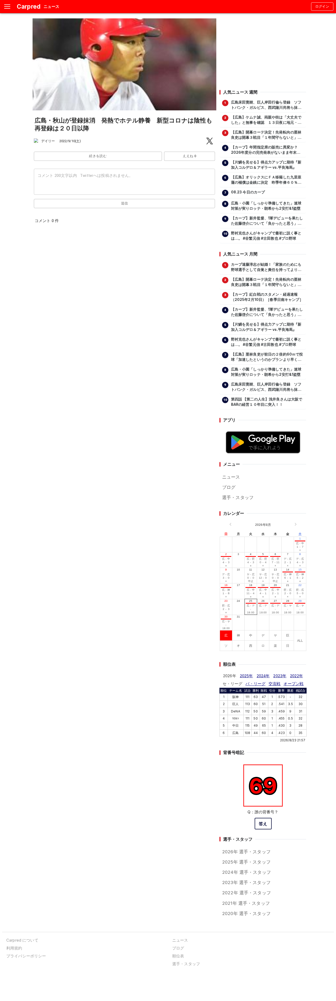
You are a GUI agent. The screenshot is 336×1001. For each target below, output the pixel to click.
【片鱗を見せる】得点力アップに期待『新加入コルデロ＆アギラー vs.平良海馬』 (266, 165)
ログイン (322, 6)
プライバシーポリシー (26, 955)
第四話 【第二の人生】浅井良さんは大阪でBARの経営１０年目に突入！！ (266, 402)
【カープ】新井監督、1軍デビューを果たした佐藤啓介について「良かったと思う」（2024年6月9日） (267, 221)
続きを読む (98, 156)
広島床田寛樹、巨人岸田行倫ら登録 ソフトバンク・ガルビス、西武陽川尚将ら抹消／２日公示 (266, 105)
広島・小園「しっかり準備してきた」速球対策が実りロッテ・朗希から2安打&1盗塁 (266, 206)
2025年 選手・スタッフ (246, 862)
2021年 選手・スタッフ (246, 903)
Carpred (28, 6)
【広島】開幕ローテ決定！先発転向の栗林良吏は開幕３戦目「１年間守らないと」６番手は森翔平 (266, 135)
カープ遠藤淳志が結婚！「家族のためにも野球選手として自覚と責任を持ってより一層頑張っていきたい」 (266, 267)
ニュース (231, 477)
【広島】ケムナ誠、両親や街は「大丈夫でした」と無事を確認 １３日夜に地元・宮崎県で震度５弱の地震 (266, 120)
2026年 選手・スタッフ (246, 851)
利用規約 (14, 948)
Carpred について (22, 940)
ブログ (228, 487)
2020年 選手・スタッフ (246, 913)
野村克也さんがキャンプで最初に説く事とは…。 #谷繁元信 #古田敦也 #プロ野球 (266, 235)
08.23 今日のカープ (248, 192)
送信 (124, 203)
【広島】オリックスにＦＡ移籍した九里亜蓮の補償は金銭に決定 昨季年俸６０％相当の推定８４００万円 (266, 180)
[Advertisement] (262, 51)
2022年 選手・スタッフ (246, 892)
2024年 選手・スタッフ (246, 872)
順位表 (178, 955)
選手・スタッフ (238, 497)
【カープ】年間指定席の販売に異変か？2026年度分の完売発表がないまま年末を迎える (266, 150)
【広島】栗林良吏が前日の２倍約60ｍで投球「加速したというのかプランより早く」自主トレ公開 (267, 357)
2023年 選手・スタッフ (246, 882)
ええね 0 (189, 156)
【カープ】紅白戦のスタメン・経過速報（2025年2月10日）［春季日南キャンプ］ (267, 297)
